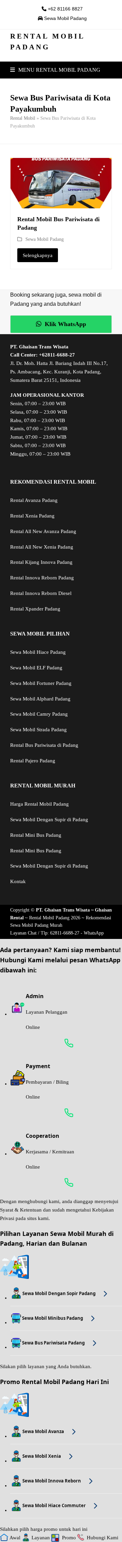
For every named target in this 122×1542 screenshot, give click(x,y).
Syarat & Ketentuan (21, 1210)
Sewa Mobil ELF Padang (36, 667)
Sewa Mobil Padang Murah (36, 925)
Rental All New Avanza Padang (43, 531)
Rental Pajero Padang (32, 760)
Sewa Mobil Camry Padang (39, 714)
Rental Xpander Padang (35, 609)
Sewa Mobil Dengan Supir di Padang (49, 819)
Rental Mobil (22, 118)
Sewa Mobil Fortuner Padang (41, 683)
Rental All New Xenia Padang (41, 547)
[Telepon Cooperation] (66, 1182)
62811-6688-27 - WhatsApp (77, 933)
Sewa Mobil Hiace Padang (38, 652)
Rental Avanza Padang (34, 500)
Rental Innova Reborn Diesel (41, 593)
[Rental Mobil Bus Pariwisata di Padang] (61, 182)
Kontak (18, 881)
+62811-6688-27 (57, 355)
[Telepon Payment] (66, 1113)
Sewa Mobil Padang (65, 18)
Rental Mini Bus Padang (35, 835)
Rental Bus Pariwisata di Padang (44, 745)
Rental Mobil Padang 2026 (54, 917)
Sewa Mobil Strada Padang (38, 729)
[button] (55, 70)
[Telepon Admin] (66, 1043)
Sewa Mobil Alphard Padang (40, 698)
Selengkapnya (38, 255)
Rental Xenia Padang (32, 516)
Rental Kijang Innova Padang (41, 562)
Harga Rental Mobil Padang (39, 804)
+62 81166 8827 (64, 8)
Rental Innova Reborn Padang (42, 577)
